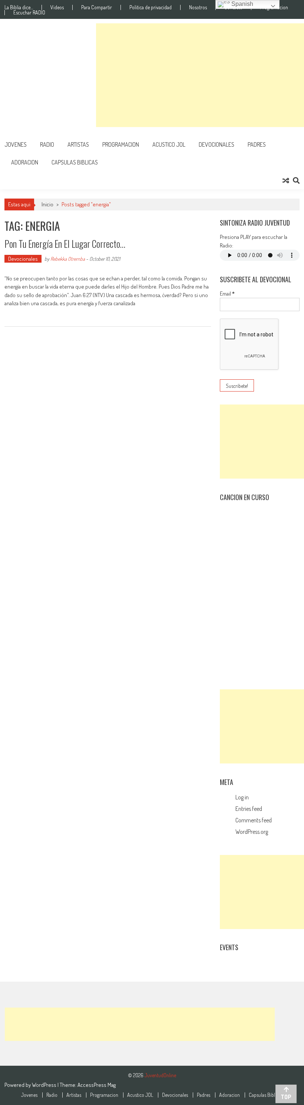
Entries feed (248, 808)
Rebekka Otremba (67, 259)
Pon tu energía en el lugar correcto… (64, 243)
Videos (57, 7)
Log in (242, 797)
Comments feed (253, 820)
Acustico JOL (168, 144)
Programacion (120, 144)
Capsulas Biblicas (75, 162)
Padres (257, 144)
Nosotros (198, 7)
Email (227, 293)
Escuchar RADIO (29, 12)
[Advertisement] (200, 75)
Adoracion (24, 162)
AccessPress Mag (96, 1084)
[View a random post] (285, 180)
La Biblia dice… (18, 7)
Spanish (241, 4)
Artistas (78, 144)
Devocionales (216, 144)
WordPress (44, 1084)
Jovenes (15, 144)
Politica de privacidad (150, 7)
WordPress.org (251, 831)
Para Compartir (96, 7)
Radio (47, 144)
